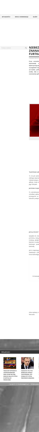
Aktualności (6, 17)
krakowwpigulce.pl (23, 384)
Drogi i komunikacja (21, 17)
